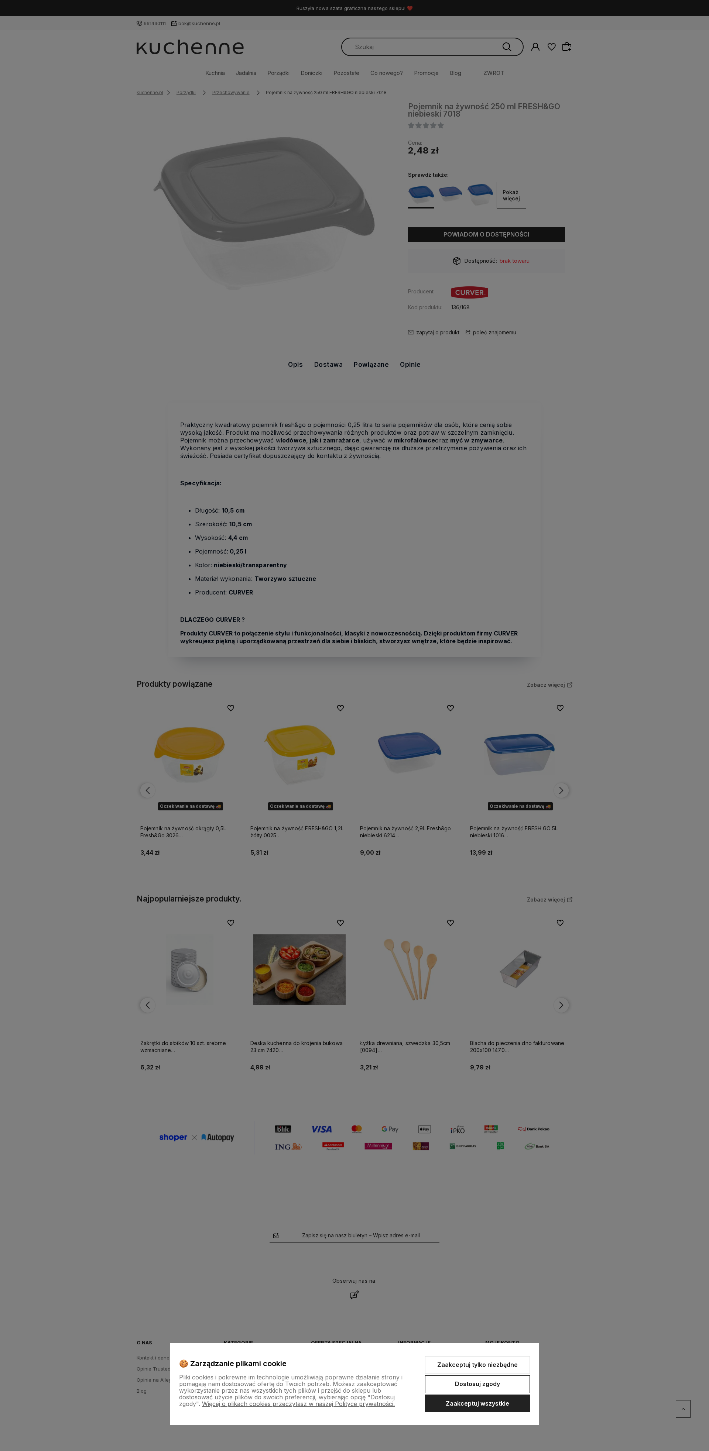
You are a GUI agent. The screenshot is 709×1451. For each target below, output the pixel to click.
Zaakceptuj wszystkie (477, 1403)
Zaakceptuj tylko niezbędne (477, 1364)
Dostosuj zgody (477, 1384)
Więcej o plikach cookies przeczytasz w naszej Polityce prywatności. (298, 1403)
